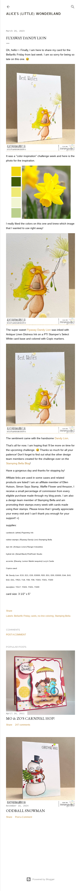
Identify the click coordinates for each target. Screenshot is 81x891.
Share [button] (9, 611)
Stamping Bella (62, 616)
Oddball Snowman (25, 810)
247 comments (22, 724)
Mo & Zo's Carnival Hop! (30, 718)
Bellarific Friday (22, 616)
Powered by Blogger (43, 879)
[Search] (72, 6)
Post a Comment (16, 634)
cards (34, 616)
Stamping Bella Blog (18, 463)
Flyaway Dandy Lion (39, 329)
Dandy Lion (61, 438)
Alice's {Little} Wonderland (33, 13)
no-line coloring (46, 616)
